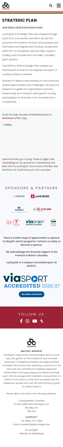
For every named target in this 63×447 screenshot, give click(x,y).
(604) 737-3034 (33, 421)
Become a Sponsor (31, 294)
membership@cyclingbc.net (35, 424)
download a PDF (11, 118)
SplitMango (38, 433)
